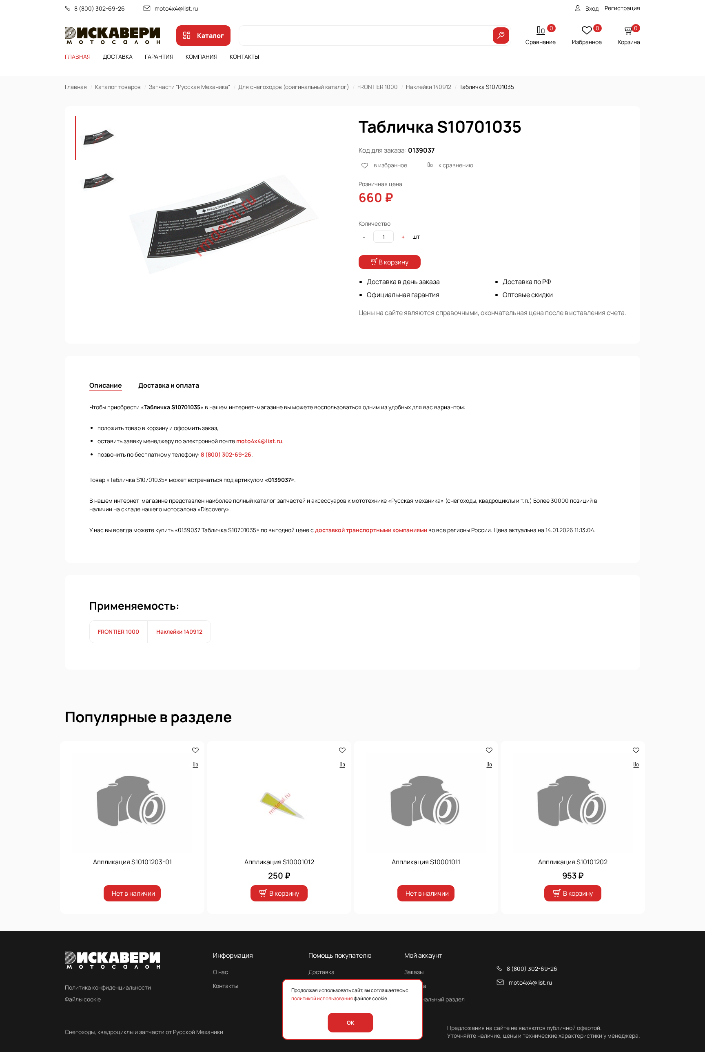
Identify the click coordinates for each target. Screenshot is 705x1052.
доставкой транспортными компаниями (371, 530)
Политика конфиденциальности (108, 987)
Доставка (118, 56)
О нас (220, 972)
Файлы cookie (83, 999)
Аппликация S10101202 (572, 861)
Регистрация (622, 8)
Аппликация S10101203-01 (132, 861)
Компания (201, 56)
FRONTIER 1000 (377, 87)
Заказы (413, 972)
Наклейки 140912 (428, 87)
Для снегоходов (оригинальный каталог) (293, 87)
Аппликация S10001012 (279, 861)
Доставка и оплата (168, 385)
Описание (105, 385)
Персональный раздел (434, 999)
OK (350, 1022)
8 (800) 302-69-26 (99, 8)
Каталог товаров (118, 87)
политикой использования (322, 998)
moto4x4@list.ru (176, 8)
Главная (78, 56)
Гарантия (159, 56)
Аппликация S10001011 (426, 861)
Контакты (244, 56)
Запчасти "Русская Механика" (189, 87)
